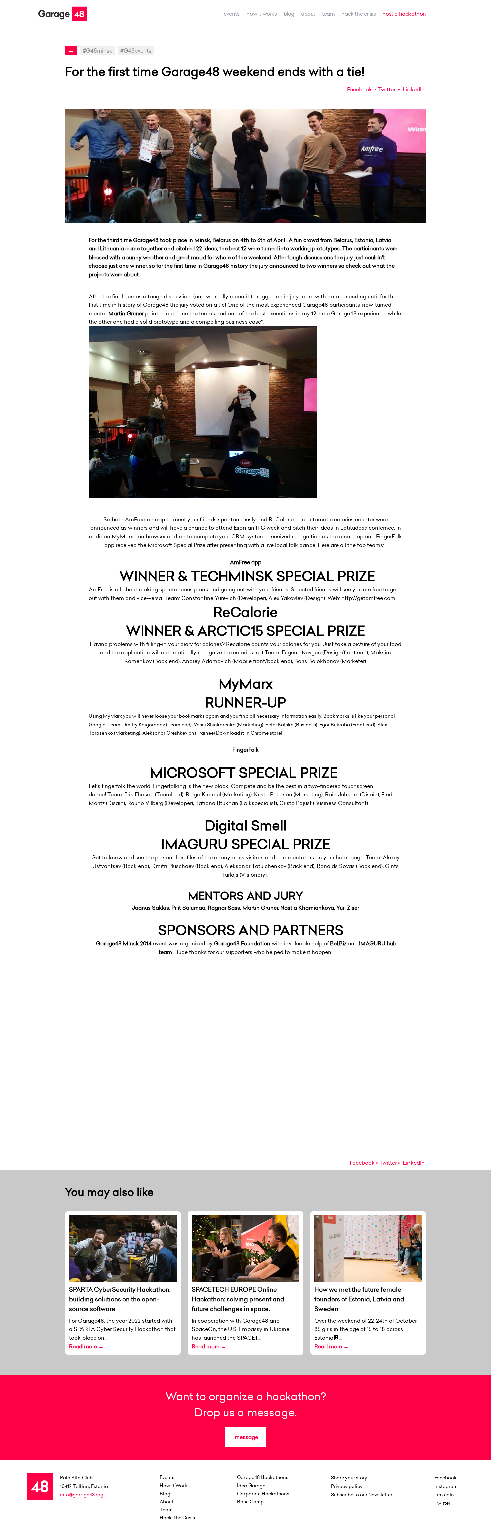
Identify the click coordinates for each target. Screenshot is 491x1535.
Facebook (359, 89)
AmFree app (245, 562)
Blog (289, 13)
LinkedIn (413, 89)
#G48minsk (97, 50)
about (308, 13)
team (328, 13)
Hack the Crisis (358, 13)
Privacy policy (347, 1486)
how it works (261, 13)
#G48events (135, 50)
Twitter (386, 89)
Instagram (446, 1486)
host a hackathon (404, 13)
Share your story (349, 1477)
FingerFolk (245, 749)
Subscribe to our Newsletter (361, 1494)
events (232, 13)
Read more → (86, 1346)
